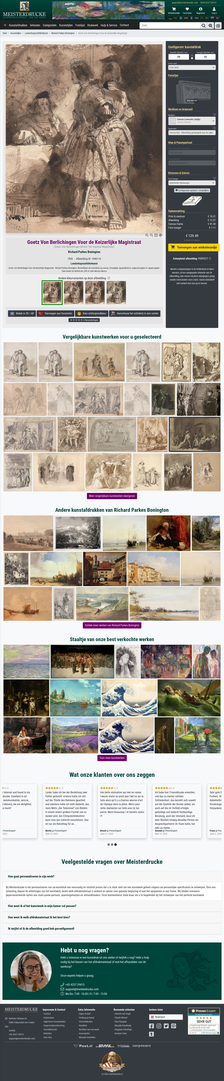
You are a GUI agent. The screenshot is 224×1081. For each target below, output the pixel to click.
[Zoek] (203, 25)
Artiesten (35, 25)
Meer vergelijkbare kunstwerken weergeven (112, 495)
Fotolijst (80, 25)
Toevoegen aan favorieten (57, 313)
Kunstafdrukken (18, 25)
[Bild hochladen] (218, 25)
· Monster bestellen (86, 1037)
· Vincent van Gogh (122, 1013)
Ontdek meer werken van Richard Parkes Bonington (112, 625)
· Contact (47, 1013)
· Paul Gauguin (120, 1021)
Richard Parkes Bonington (63, 33)
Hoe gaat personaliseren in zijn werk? (31, 876)
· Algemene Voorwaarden (54, 1021)
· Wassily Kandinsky (122, 1025)
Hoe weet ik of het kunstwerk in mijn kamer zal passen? (42, 906)
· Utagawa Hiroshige (123, 1029)
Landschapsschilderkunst (36, 33)
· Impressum (48, 1017)
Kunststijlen (66, 25)
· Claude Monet (120, 1017)
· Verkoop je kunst (86, 1017)
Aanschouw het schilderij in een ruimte (136, 313)
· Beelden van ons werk (88, 1029)
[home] (5, 25)
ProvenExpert (23, 830)
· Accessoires (84, 1033)
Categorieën (50, 25)
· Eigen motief (84, 1013)
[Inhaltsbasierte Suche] (210, 25)
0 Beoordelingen (90, 320)
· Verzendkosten (85, 1021)
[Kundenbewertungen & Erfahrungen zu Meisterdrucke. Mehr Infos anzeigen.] (204, 1021)
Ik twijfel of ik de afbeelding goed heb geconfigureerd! (41, 928)
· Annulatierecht (50, 1029)
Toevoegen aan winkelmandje (196, 247)
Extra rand (172, 63)
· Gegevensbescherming (53, 1025)
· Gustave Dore (120, 1033)
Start (5, 33)
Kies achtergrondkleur (93, 313)
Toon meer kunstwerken (112, 757)
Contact (124, 25)
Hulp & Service (109, 25)
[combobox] (192, 67)
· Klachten (47, 1033)
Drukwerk (92, 25)
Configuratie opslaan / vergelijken (193, 190)
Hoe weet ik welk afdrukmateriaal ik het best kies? (39, 917)
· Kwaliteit (82, 1025)
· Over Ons (47, 1037)
